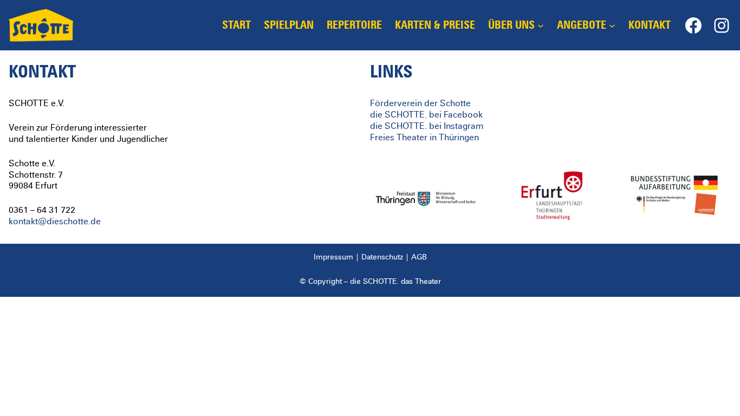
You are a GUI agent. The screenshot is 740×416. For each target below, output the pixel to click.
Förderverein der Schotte (420, 103)
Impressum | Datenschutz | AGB (370, 257)
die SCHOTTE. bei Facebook (426, 114)
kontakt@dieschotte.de (55, 221)
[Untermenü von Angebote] (612, 25)
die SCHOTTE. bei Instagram (427, 126)
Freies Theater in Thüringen (424, 137)
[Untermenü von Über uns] (540, 25)
